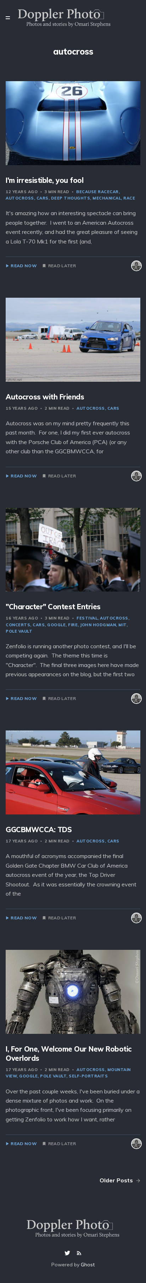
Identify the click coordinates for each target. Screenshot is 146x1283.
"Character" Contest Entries (53, 606)
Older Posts (117, 1180)
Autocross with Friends (45, 396)
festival (87, 618)
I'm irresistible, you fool (44, 180)
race (129, 198)
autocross (91, 408)
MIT (122, 624)
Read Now (23, 266)
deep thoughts (70, 198)
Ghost (88, 1264)
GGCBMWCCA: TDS (39, 829)
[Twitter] (68, 1253)
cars (42, 198)
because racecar (97, 191)
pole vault (53, 1076)
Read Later (62, 266)
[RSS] (79, 1253)
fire (73, 624)
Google (56, 624)
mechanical (106, 198)
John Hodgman (98, 624)
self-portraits (88, 1076)
